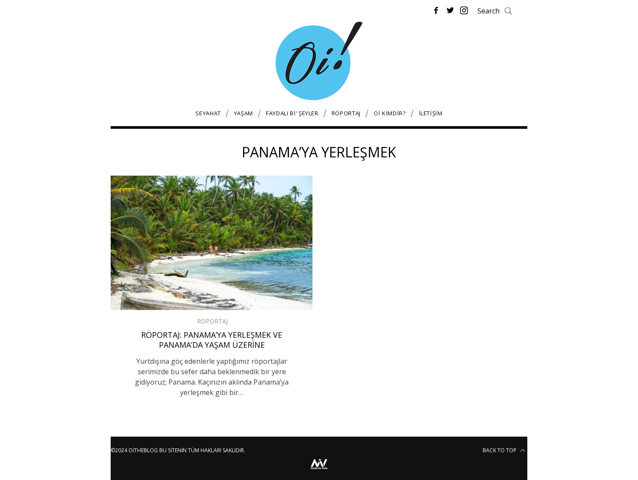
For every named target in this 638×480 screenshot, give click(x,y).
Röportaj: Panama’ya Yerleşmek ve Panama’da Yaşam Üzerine (211, 340)
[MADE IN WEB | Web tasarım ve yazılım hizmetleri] (319, 470)
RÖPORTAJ (212, 321)
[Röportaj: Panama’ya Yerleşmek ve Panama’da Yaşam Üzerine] (211, 243)
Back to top (500, 450)
